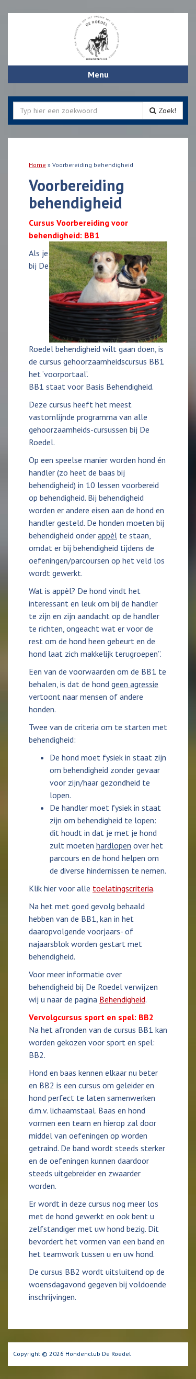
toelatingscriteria (123, 888)
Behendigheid (122, 999)
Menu (98, 74)
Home (37, 165)
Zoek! (166, 110)
